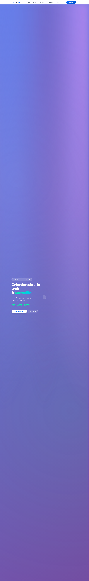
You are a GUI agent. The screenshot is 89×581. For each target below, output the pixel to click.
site (18, 2)
